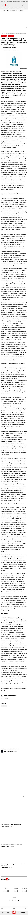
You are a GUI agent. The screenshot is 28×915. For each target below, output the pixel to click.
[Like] (2, 908)
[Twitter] (12, 900)
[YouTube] (18, 900)
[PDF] (10, 698)
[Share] (26, 908)
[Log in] (23, 5)
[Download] (17, 50)
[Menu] (26, 5)
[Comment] (14, 908)
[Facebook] (9, 900)
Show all (9, 706)
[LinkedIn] (15, 900)
